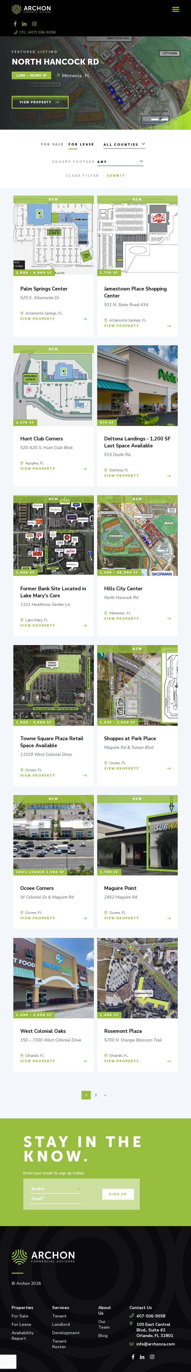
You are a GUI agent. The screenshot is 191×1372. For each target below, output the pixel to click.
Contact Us (141, 1307)
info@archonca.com (155, 1344)
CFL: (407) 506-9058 (38, 32)
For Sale (52, 144)
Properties (22, 1307)
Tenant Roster (59, 1344)
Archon (74, 9)
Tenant (59, 1316)
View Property (35, 102)
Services (60, 1307)
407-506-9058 (150, 1316)
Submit (116, 176)
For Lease (81, 144)
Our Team (104, 1324)
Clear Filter (82, 175)
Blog (103, 1335)
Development (66, 1333)
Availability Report (23, 1335)
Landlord (61, 1324)
